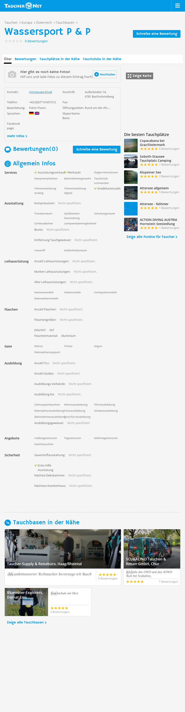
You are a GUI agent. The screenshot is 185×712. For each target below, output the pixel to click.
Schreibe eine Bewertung (156, 34)
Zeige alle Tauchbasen (25, 622)
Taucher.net (23, 5)
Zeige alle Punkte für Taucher (150, 237)
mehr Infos (15, 136)
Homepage (36, 92)
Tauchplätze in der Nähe (59, 59)
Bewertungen (25, 59)
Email (48, 92)
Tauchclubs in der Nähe (102, 59)
